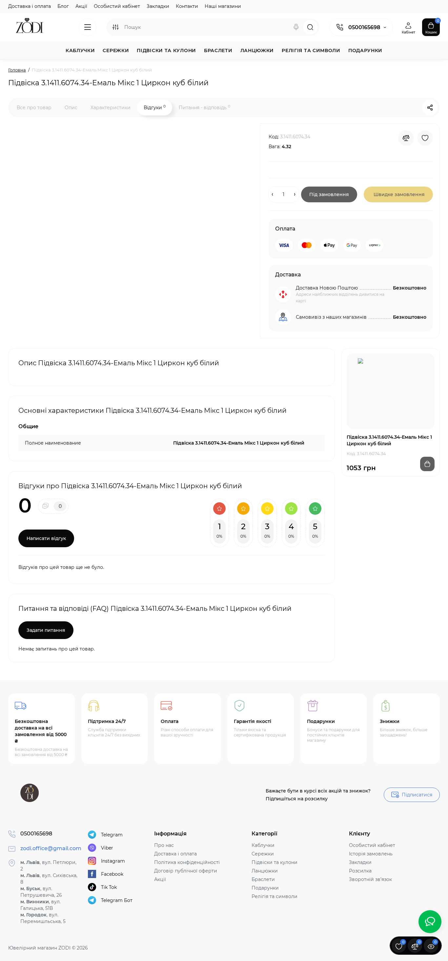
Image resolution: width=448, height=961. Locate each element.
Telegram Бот (116, 900)
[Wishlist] (425, 138)
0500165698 (364, 27)
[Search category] (115, 27)
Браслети (263, 879)
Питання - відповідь (204, 107)
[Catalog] (87, 27)
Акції (81, 6)
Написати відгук (46, 538)
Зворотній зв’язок (370, 879)
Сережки (263, 854)
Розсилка (360, 871)
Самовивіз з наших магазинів (331, 317)
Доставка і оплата (29, 6)
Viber (107, 848)
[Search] (296, 27)
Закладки (158, 6)
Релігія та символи (274, 896)
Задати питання (46, 630)
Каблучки (263, 845)
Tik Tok (109, 887)
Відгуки (155, 107)
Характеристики (111, 107)
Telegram (112, 835)
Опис (71, 107)
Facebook (112, 874)
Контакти (187, 6)
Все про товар (34, 107)
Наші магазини (223, 6)
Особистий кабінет (117, 6)
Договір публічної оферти (185, 871)
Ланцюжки (265, 871)
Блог (63, 6)
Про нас (164, 845)
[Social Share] (430, 107)
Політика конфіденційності (187, 862)
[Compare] (406, 138)
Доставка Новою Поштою (327, 288)
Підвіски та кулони (274, 862)
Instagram (113, 861)
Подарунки (265, 888)
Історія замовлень (371, 854)
